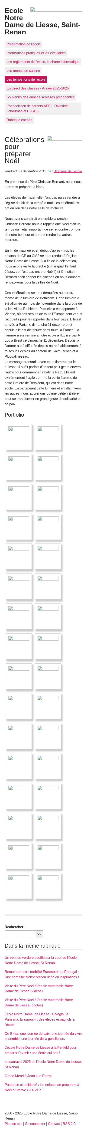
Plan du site (13, 1124)
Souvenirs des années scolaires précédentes (40, 97)
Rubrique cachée (19, 120)
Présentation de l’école (23, 44)
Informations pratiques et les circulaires (36, 53)
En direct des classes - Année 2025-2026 (37, 88)
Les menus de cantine (23, 70)
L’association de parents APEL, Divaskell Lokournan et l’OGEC (37, 108)
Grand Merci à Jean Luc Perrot (28, 1076)
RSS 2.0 (69, 1124)
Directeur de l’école (68, 171)
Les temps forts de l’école (25, 79)
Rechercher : (15, 927)
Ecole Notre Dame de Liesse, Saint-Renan (43, 21)
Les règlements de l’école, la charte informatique (42, 62)
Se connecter (35, 1124)
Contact (54, 1124)
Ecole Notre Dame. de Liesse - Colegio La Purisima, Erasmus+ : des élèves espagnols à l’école (39, 1019)
